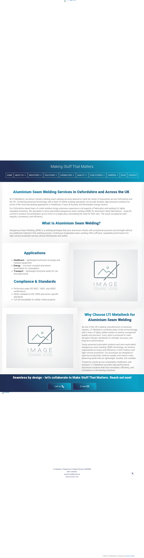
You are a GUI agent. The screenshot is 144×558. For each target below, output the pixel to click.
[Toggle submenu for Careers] (117, 175)
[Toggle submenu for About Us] (25, 175)
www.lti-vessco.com (72, 477)
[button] (132, 473)
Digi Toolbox (131, 556)
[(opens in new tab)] (70, 79)
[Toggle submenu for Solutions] (56, 175)
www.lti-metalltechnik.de (72, 474)
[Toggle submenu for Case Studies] (104, 175)
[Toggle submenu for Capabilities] (73, 175)
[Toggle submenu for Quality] (86, 175)
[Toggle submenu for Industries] (41, 175)
